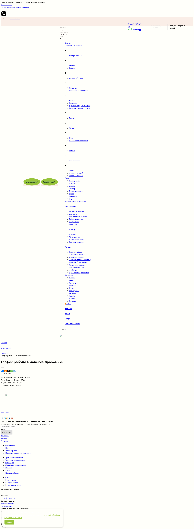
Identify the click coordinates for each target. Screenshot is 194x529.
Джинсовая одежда (77, 254)
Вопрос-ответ (10, 480)
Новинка (8, 468)
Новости (8, 448)
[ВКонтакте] (2, 371)
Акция (7, 470)
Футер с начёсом (76, 175)
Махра (71, 128)
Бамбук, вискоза (75, 55)
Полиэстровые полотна (78, 140)
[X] (8, 371)
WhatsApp (137, 29)
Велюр (72, 68)
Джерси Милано (76, 78)
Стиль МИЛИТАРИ (76, 267)
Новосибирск (15, 19)
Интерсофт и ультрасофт (78, 90)
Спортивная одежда (77, 265)
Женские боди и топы (78, 262)
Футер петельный (76, 173)
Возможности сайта (13, 485)
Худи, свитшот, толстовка (79, 272)
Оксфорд (72, 188)
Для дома (73, 214)
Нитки (71, 288)
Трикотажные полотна (14, 457)
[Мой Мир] (9, 418)
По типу (68, 247)
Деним (72, 183)
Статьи (7, 477)
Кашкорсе (73, 103)
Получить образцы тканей (155, 27)
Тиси (71, 199)
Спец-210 (73, 196)
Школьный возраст (76, 239)
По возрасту (70, 229)
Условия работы (11, 450)
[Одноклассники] (5, 371)
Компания (5, 436)
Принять (9, 522)
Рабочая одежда (76, 219)
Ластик (71, 118)
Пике (71, 138)
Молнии (72, 285)
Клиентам (4, 441)
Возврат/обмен (11, 482)
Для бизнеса (70, 206)
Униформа (73, 224)
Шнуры (72, 298)
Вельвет (72, 65)
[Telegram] (14, 371)
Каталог (4, 438)
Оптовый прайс (15, 6)
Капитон (72, 100)
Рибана (72, 150)
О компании (10, 445)
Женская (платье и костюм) (80, 259)
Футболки (73, 270)
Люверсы (72, 283)
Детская (72, 234)
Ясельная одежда (76, 242)
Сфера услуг (74, 221)
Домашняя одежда (76, 257)
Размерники (74, 290)
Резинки (72, 293)
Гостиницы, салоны (76, 211)
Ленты (71, 280)
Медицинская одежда (78, 216)
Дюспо (72, 186)
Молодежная (74, 237)
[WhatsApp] (11, 371)
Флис (71, 170)
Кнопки (72, 278)
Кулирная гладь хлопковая (79, 108)
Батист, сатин (74, 181)
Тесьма (72, 296)
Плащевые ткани (76, 191)
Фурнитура (9, 462)
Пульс (71, 193)
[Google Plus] (12, 418)
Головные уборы (75, 252)
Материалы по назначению (16, 465)
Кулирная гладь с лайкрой (79, 105)
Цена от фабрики (12, 473)
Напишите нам (6, 506)
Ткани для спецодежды (15, 460)
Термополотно (74, 160)
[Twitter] (5, 418)
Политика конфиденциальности (18, 453)
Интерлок (73, 88)
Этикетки (72, 301)
